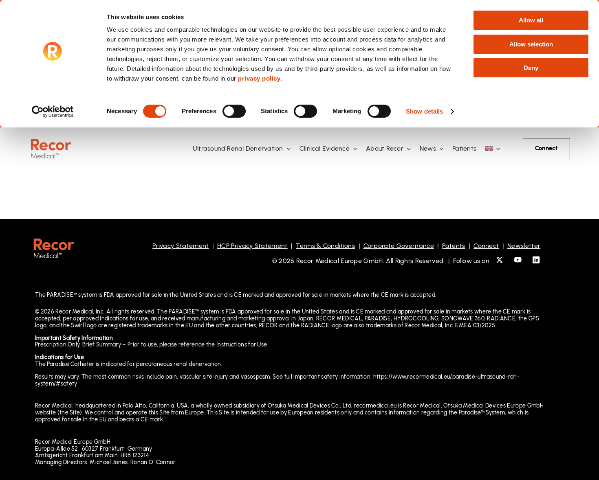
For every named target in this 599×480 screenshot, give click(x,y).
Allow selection (531, 44)
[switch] (234, 111)
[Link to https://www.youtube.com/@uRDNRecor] (518, 260)
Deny (531, 67)
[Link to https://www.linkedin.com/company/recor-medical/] (536, 260)
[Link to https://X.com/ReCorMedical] (500, 260)
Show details (424, 111)
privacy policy (259, 78)
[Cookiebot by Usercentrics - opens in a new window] (52, 111)
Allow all (531, 20)
